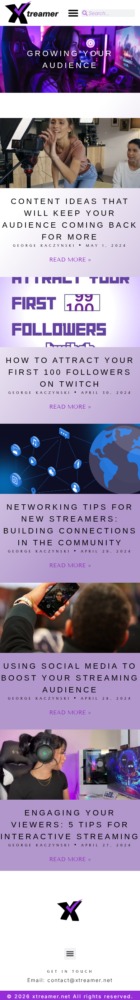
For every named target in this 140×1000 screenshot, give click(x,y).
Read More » (70, 259)
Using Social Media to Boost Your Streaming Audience (70, 678)
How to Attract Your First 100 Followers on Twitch (70, 372)
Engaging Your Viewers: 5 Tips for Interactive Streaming (70, 824)
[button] (73, 13)
